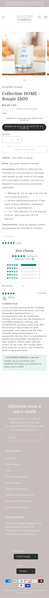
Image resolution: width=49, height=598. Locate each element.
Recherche (10, 458)
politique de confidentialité (19, 501)
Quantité (6, 134)
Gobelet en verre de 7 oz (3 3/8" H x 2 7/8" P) (24, 120)
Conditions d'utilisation (17, 507)
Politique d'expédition (16, 489)
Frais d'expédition (8, 109)
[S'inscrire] (40, 437)
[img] (8, 293)
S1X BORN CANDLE (18, 590)
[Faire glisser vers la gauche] (19, 80)
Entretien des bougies (16, 477)
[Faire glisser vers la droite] (30, 80)
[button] (3, 17)
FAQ (7, 470)
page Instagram (28, 523)
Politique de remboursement (19, 495)
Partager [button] (9, 236)
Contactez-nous (13, 483)
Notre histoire (12, 464)
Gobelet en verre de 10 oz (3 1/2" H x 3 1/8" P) (24, 127)
